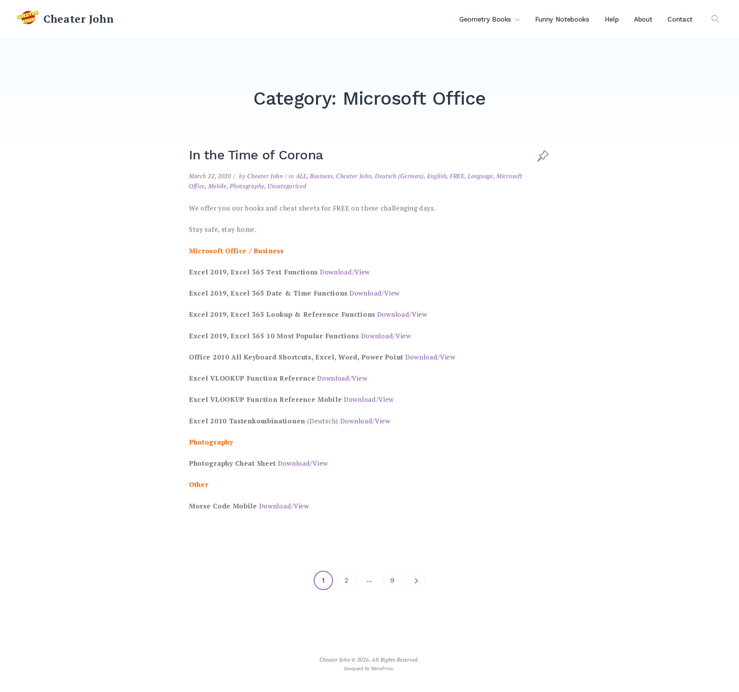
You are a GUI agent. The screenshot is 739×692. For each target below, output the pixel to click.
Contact (679, 19)
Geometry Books (485, 19)
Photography (247, 186)
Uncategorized (287, 186)
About (643, 19)
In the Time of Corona (256, 154)
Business (321, 176)
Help (612, 19)
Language (480, 176)
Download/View (345, 271)
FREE (457, 176)
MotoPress (382, 668)
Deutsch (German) (399, 176)
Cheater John (78, 19)
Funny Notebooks (562, 19)
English (437, 176)
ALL (301, 176)
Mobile (217, 186)
